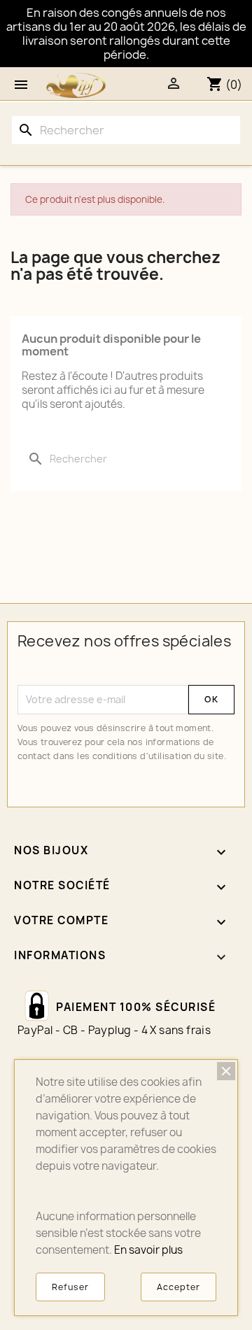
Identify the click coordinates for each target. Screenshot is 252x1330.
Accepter (178, 1287)
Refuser (70, 1287)
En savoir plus (148, 1250)
